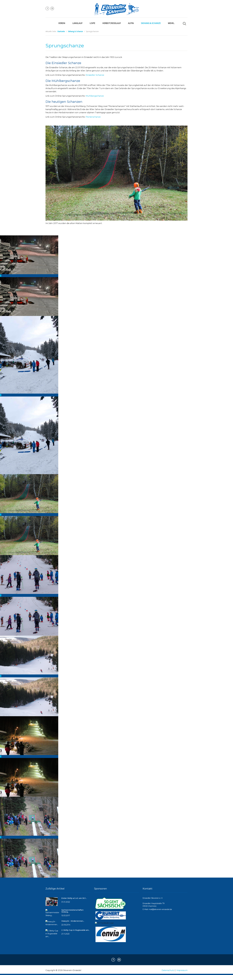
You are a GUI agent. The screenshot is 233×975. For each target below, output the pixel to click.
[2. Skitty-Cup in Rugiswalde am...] (52, 935)
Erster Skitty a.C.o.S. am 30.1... (74, 898)
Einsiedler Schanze (95, 75)
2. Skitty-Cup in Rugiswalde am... (75, 930)
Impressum (181, 970)
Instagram (52, 8)
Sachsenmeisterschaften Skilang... (72, 911)
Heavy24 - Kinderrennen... (72, 921)
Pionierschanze (93, 117)
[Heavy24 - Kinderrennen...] (52, 924)
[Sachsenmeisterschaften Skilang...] (52, 914)
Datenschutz (168, 970)
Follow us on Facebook (47, 8)
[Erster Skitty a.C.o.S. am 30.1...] (52, 903)
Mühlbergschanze (95, 96)
